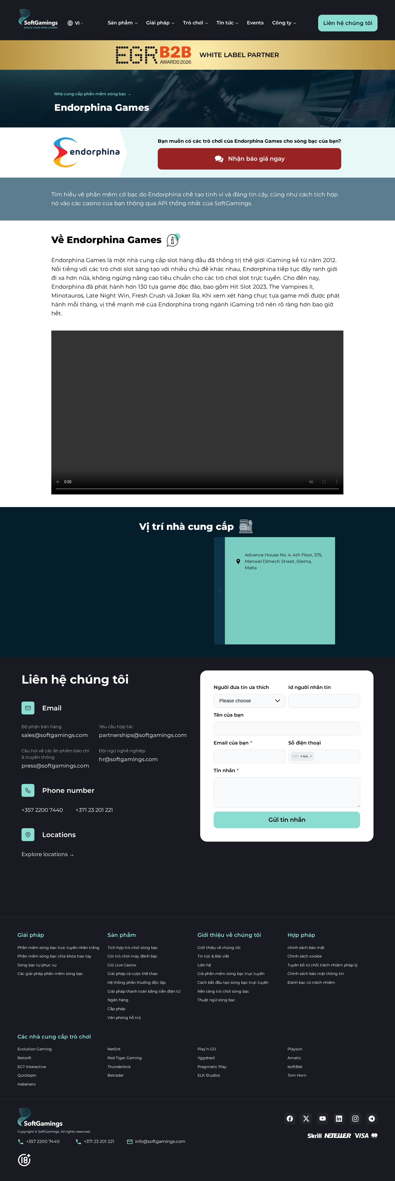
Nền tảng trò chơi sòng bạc (223, 991)
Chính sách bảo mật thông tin (316, 973)
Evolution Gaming (34, 1049)
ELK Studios (209, 1075)
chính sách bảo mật (306, 947)
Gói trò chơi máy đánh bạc (132, 956)
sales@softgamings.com (54, 735)
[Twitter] (306, 1118)
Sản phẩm (120, 23)
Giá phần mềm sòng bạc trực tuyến (231, 973)
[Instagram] (355, 1118)
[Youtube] (322, 1118)
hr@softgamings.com (128, 759)
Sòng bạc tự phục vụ (36, 965)
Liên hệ (204, 965)
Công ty (281, 23)
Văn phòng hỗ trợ (124, 1017)
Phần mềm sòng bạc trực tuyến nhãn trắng (58, 947)
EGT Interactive (31, 1066)
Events (255, 23)
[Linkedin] (339, 1118)
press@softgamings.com (55, 765)
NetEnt (114, 1049)
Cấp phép (116, 1008)
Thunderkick (119, 1066)
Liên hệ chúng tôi (347, 23)
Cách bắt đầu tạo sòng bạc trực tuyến (233, 982)
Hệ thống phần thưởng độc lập (136, 982)
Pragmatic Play (212, 1066)
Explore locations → (47, 854)
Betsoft (24, 1057)
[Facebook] (290, 1118)
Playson (295, 1049)
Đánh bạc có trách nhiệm (311, 982)
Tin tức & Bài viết (213, 956)
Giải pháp (158, 23)
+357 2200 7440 (42, 810)
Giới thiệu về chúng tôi (219, 947)
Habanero (26, 1084)
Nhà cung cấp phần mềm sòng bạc (90, 93)
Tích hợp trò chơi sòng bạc (132, 947)
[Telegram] (372, 1118)
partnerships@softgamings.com (143, 735)
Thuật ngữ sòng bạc (216, 999)
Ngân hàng (117, 999)
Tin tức (225, 23)
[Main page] (40, 19)
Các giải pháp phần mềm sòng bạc (50, 973)
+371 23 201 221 (94, 810)
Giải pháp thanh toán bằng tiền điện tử (143, 991)
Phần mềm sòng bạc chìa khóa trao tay (54, 956)
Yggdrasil (206, 1057)
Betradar (115, 1075)
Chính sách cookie (305, 956)
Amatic (294, 1057)
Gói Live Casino (121, 965)
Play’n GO (207, 1049)
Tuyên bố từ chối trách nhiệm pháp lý (323, 965)
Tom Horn (297, 1075)
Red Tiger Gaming (124, 1057)
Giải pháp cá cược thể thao (132, 973)
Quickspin (26, 1075)
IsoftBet (295, 1066)
